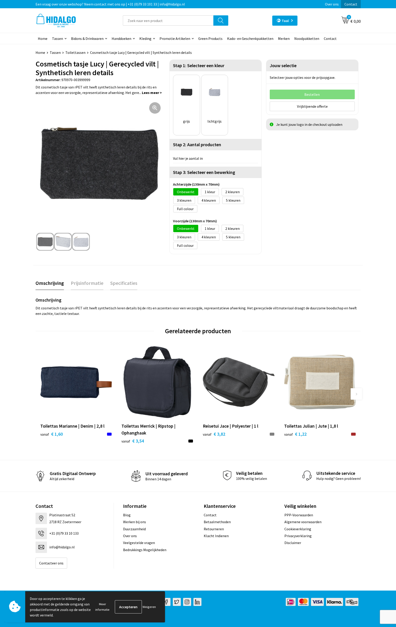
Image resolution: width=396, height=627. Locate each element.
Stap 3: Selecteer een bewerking (204, 172)
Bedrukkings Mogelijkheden (144, 549)
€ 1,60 (51, 434)
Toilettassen (75, 52)
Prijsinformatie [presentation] (87, 283)
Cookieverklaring (297, 529)
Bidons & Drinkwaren (87, 38)
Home (42, 38)
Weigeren (149, 607)
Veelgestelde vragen (139, 542)
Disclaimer (292, 542)
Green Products (210, 38)
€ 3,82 (214, 434)
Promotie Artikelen (175, 38)
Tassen (57, 38)
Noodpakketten (306, 38)
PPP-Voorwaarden (298, 515)
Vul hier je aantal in (188, 158)
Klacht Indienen (216, 536)
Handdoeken (121, 38)
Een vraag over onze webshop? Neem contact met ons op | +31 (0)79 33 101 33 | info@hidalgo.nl (110, 4)
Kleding (145, 38)
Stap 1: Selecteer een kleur (198, 65)
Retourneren (214, 529)
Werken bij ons (134, 522)
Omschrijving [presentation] (50, 283)
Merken (284, 38)
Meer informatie (102, 607)
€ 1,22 (295, 434)
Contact (350, 4)
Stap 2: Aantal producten (197, 144)
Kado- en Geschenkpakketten (250, 38)
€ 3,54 (132, 441)
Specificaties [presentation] (123, 283)
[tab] (50, 283)
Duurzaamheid (134, 529)
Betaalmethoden (217, 522)
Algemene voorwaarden (303, 522)
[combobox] (168, 20)
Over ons (332, 4)
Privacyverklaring (298, 536)
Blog (127, 515)
